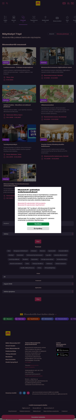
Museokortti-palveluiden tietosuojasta (31, 203)
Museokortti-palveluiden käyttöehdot (31, 205)
